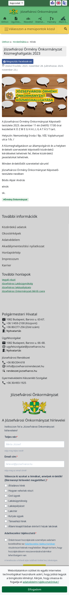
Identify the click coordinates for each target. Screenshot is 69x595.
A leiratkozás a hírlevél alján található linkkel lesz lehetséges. (31, 560)
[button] (66, 29)
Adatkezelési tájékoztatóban (40, 544)
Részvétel (28, 20)
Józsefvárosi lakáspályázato (16, 287)
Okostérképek (11, 233)
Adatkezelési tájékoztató (19, 533)
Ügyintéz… (16, 20)
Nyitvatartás (13, 331)
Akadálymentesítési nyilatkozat (23, 246)
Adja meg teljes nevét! (14, 451)
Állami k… (63, 21)
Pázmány (51, 21)
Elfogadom (34, 589)
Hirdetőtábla (20, 41)
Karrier (6, 265)
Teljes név (10, 436)
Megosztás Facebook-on (19, 61)
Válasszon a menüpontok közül (32, 29)
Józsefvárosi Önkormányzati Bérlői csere (23, 291)
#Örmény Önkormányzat (15, 199)
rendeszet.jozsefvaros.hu (21, 371)
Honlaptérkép (11, 252)
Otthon (4, 20)
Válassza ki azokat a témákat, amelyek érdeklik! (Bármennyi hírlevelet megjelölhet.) (33, 478)
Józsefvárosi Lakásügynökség (17, 283)
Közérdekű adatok (14, 227)
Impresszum (10, 259)
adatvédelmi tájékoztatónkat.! (41, 582)
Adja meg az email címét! (15, 470)
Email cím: (10, 456)
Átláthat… (40, 20)
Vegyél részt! (9, 279)
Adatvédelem (11, 240)
